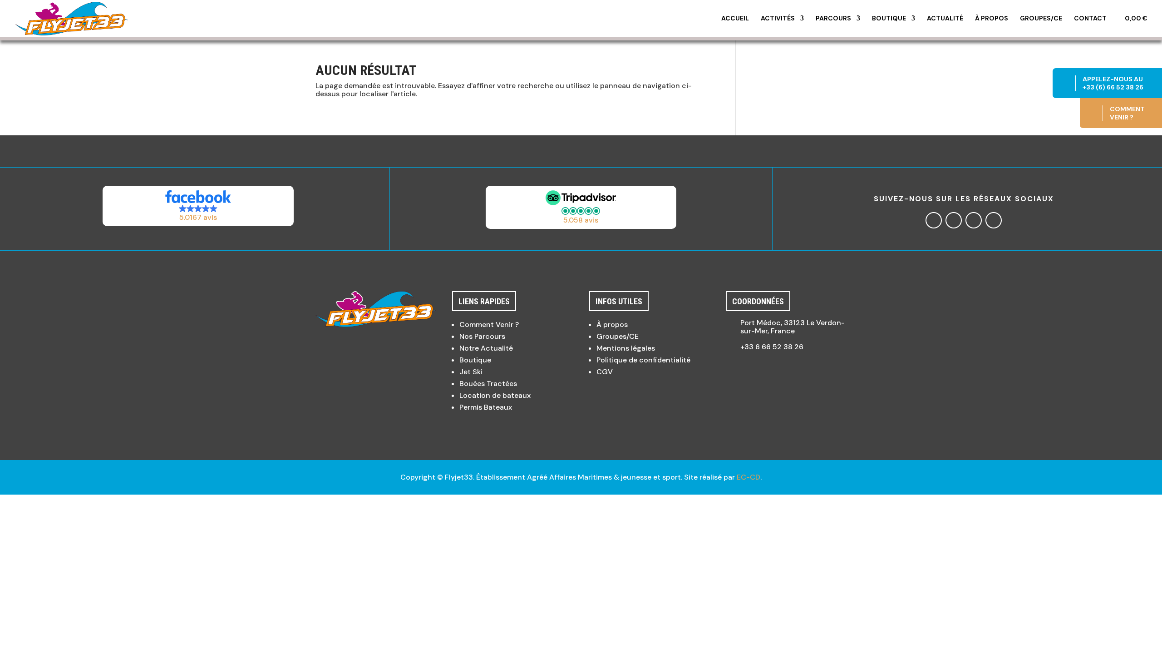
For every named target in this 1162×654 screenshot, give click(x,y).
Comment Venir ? (489, 324)
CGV (604, 372)
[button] (198, 206)
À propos (991, 18)
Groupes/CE (1041, 18)
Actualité (945, 18)
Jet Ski (471, 372)
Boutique (889, 18)
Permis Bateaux (485, 407)
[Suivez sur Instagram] (953, 220)
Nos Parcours (482, 336)
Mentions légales (625, 348)
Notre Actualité (486, 348)
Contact (1090, 18)
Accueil (735, 18)
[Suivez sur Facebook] (934, 220)
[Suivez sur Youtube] (993, 220)
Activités (778, 18)
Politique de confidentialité (643, 360)
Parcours (833, 18)
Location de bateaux (495, 395)
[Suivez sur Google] (973, 220)
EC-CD (748, 477)
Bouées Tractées (488, 383)
